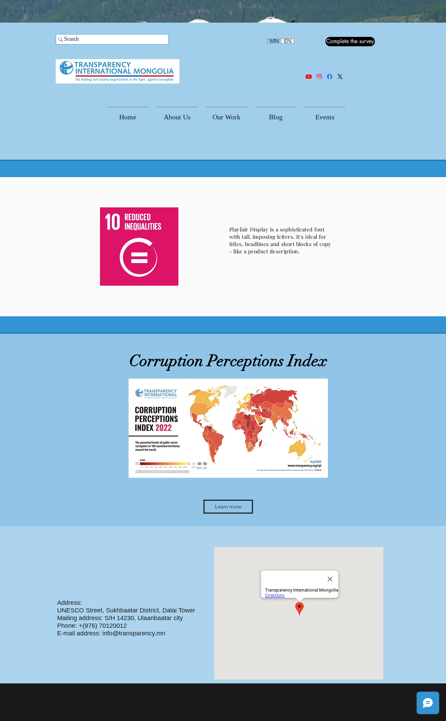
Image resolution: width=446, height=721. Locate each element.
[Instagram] (319, 76)
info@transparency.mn (133, 633)
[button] (177, 114)
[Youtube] (308, 76)
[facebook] (329, 76)
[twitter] (340, 76)
